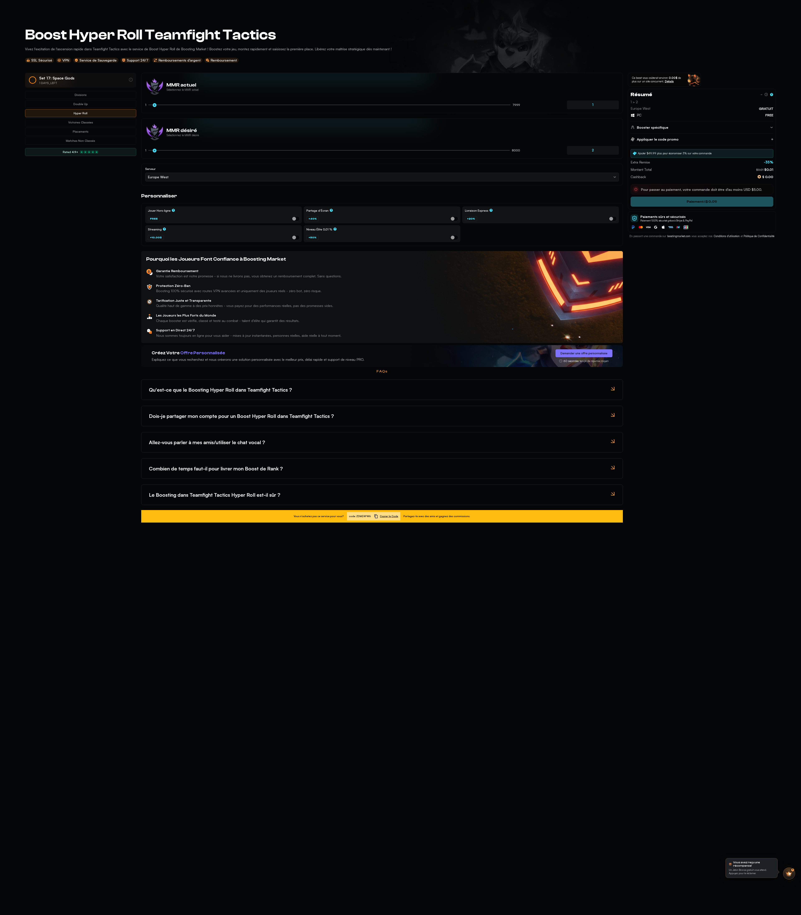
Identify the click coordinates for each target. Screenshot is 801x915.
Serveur (150, 169)
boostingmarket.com (678, 236)
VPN (65, 60)
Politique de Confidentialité (759, 236)
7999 (516, 105)
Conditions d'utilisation (727, 236)
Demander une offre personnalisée (583, 353)
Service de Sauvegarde (98, 60)
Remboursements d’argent (179, 60)
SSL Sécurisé (41, 60)
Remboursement (224, 60)
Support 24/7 (137, 60)
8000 (516, 150)
